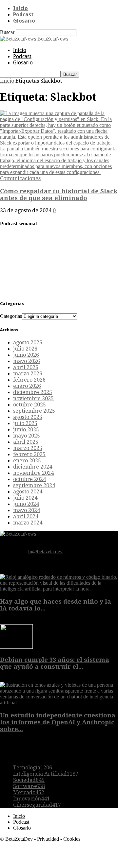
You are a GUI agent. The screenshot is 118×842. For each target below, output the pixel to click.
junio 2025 (26, 429)
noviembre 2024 (33, 473)
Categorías (11, 316)
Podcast (23, 14)
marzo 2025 (27, 448)
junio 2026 (26, 355)
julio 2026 (25, 349)
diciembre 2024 (32, 467)
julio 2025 (25, 423)
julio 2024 (25, 498)
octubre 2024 (29, 479)
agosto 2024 (27, 492)
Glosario (24, 21)
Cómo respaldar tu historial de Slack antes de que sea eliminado (58, 194)
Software (29, 786)
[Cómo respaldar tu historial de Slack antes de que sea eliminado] (59, 172)
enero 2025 (27, 460)
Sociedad (29, 780)
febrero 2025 (29, 454)
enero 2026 (27, 386)
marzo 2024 (27, 523)
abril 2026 (25, 367)
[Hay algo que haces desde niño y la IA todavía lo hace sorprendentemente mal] (59, 589)
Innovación (31, 799)
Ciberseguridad (37, 805)
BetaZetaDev (19, 839)
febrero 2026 (29, 380)
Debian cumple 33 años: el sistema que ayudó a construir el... (54, 663)
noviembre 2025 (33, 398)
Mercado (28, 792)
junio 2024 (26, 504)
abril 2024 (25, 516)
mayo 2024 (26, 510)
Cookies (71, 839)
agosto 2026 (27, 342)
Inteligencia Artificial (45, 774)
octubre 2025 (29, 405)
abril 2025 (25, 442)
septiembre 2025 (34, 411)
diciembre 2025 (32, 392)
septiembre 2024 (34, 485)
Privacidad (48, 839)
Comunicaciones (20, 178)
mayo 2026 (26, 361)
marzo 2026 (27, 373)
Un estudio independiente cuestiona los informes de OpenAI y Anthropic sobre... (57, 722)
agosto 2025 (27, 417)
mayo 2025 (26, 436)
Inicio (20, 8)
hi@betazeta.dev (45, 551)
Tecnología (32, 768)
